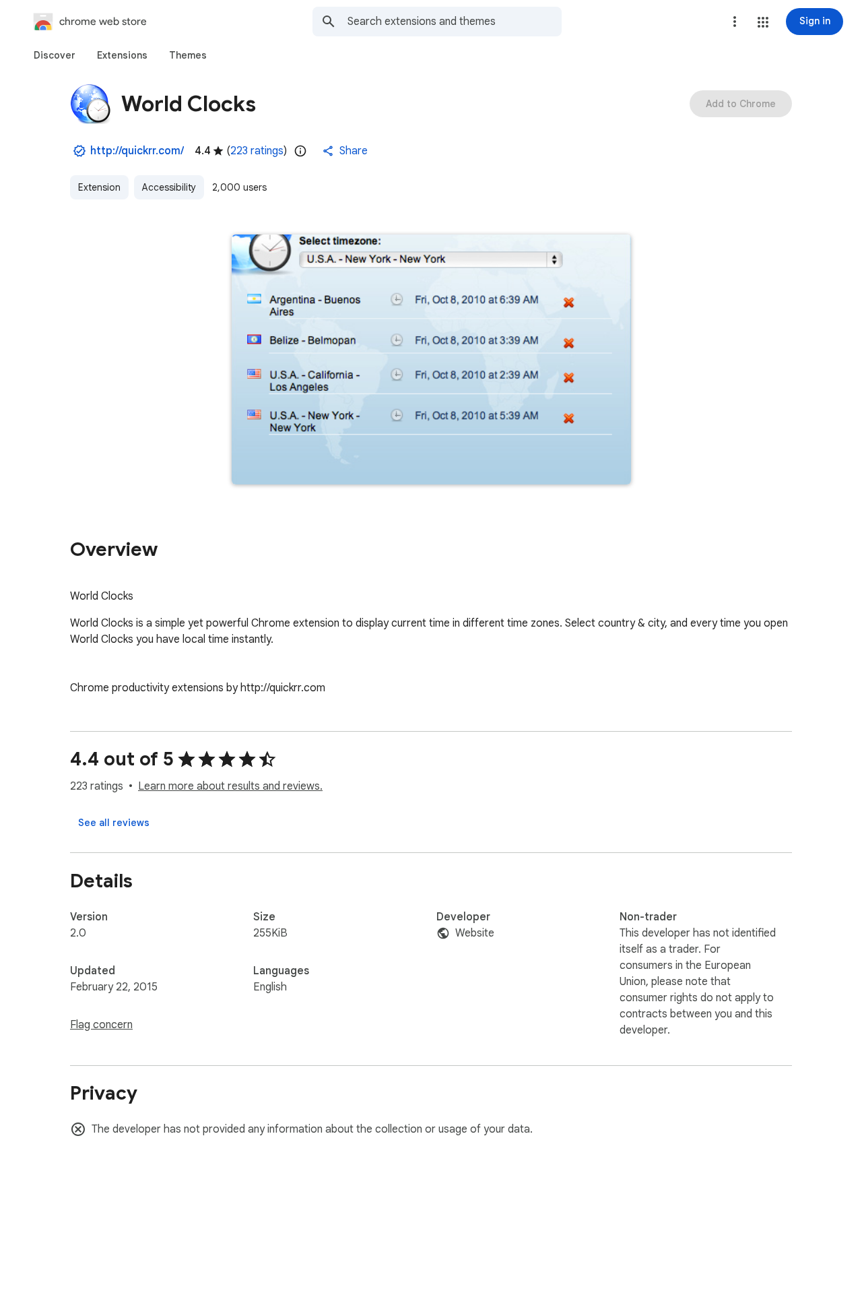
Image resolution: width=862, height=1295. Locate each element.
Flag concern (101, 1025)
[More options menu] (734, 21)
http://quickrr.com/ (137, 151)
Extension (99, 187)
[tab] (54, 55)
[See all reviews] (114, 823)
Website (474, 933)
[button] (763, 22)
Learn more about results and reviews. (230, 786)
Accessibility (169, 187)
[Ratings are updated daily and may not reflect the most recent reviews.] (300, 150)
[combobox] (454, 21)
